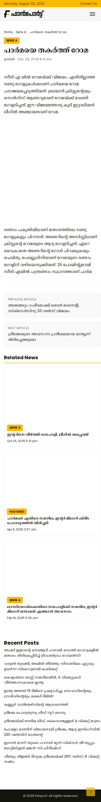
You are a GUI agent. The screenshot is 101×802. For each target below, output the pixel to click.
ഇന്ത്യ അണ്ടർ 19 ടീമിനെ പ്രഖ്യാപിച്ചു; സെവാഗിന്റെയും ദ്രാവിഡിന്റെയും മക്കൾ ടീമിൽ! (48, 693)
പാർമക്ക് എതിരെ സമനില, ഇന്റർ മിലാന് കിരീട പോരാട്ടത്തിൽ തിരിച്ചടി (48, 520)
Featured (17, 511)
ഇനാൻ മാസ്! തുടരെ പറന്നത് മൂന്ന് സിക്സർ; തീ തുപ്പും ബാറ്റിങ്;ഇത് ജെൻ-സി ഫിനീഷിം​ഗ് (49, 745)
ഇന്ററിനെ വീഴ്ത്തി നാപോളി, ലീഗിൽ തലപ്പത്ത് (47, 434)
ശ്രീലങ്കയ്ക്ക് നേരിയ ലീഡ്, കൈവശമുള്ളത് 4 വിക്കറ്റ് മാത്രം (52, 720)
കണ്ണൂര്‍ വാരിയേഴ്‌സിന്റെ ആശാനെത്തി (36, 704)
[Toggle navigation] (92, 14)
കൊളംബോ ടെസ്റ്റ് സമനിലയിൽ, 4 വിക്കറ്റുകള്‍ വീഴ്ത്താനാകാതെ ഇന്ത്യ (42, 680)
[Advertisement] (50, 170)
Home (8, 32)
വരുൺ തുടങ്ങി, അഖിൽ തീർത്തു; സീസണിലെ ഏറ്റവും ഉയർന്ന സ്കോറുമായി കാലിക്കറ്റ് (49, 666)
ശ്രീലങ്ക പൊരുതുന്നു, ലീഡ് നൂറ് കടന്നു (34, 712)
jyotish (9, 59)
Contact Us (88, 3)
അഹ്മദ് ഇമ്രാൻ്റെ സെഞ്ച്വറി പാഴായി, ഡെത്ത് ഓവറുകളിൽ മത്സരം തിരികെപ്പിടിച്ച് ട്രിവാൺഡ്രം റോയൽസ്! (51, 653)
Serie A (21, 32)
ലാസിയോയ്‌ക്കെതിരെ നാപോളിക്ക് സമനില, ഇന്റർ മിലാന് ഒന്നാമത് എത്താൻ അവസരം (52, 609)
